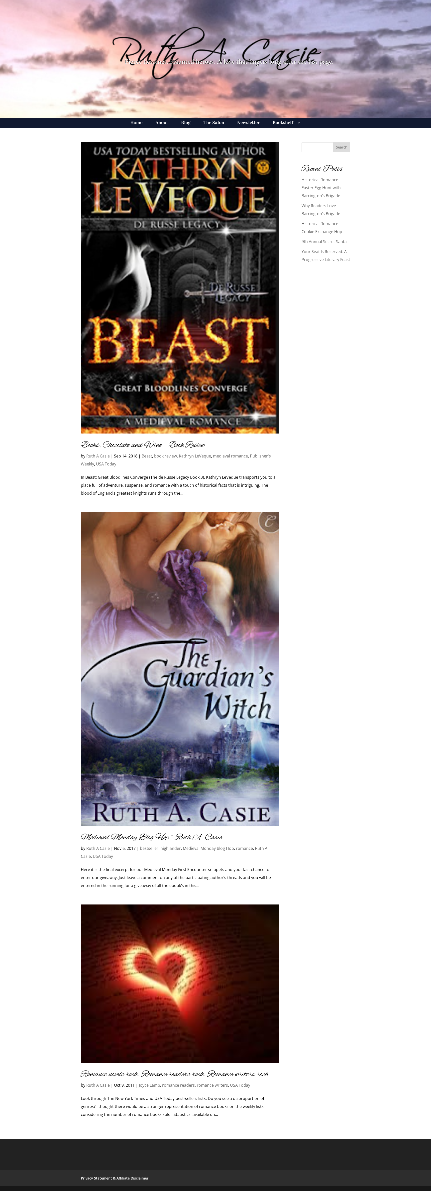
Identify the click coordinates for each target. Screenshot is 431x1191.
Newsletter (248, 123)
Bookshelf (283, 123)
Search (341, 147)
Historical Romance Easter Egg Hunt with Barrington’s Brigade (321, 187)
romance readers (178, 1085)
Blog (186, 123)
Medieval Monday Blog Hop (208, 848)
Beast (147, 456)
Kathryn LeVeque (195, 456)
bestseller (149, 848)
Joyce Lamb (149, 1085)
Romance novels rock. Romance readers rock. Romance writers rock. (175, 1074)
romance (244, 848)
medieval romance (230, 456)
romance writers (212, 1085)
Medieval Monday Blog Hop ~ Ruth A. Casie (151, 837)
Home (136, 123)
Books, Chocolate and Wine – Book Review (143, 445)
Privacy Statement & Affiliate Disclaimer (114, 1178)
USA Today (106, 464)
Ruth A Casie (98, 456)
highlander (170, 848)
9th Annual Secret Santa (324, 241)
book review (165, 456)
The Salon (214, 123)
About (161, 123)
